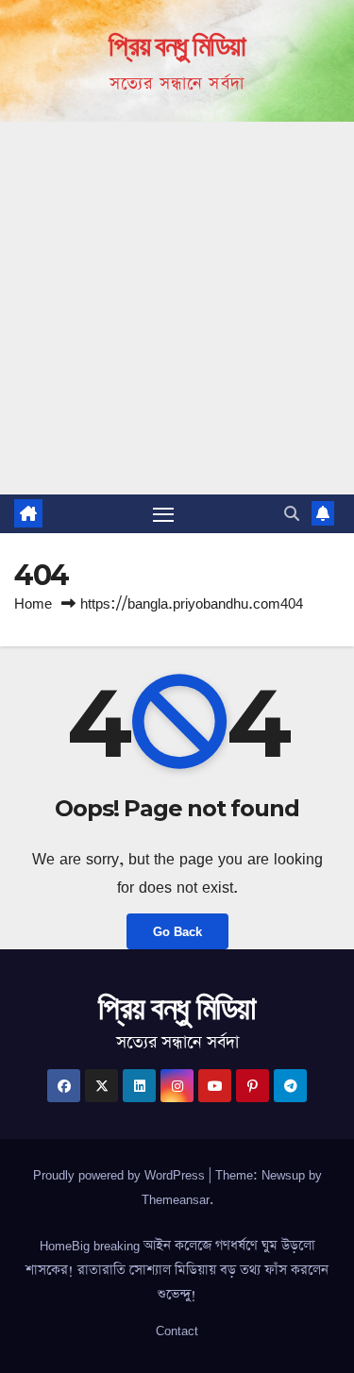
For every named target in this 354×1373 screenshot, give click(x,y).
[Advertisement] (177, 308)
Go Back (177, 931)
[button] (291, 513)
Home (33, 603)
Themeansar (176, 1199)
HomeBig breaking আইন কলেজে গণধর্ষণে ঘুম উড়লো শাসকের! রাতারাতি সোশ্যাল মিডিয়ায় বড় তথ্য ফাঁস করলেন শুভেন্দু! (177, 1270)
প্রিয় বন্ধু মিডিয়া (176, 45)
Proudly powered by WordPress (121, 1174)
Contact (177, 1330)
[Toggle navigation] (163, 514)
